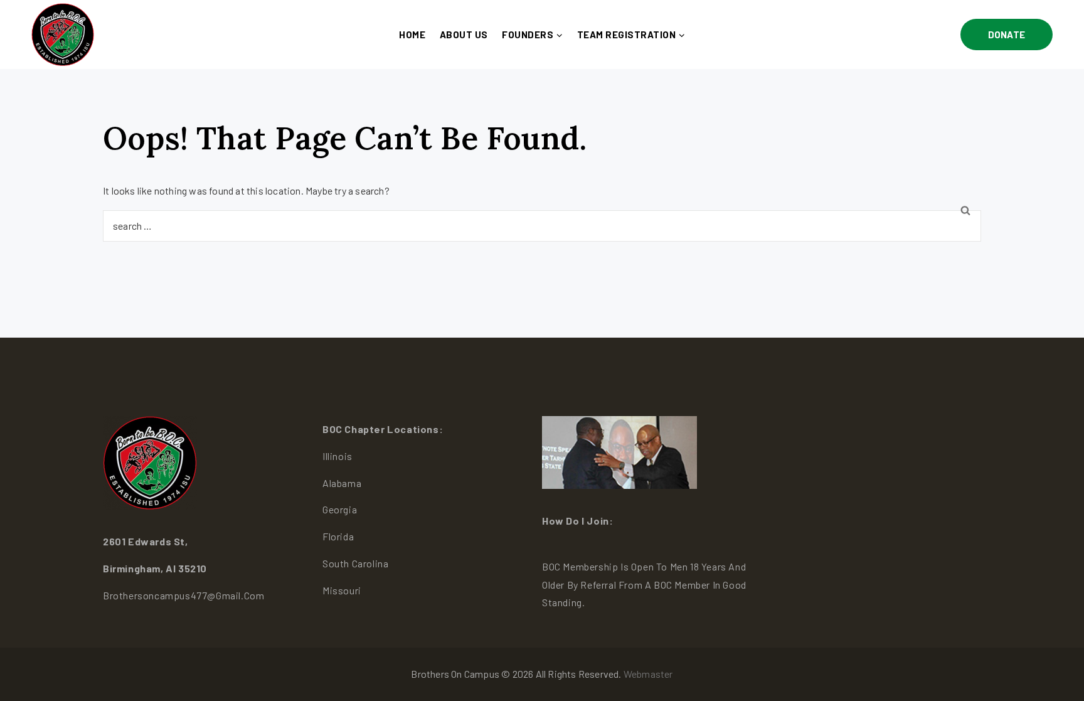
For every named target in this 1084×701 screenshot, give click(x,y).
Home (412, 34)
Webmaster (648, 674)
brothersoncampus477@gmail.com (183, 595)
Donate (1006, 34)
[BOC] (62, 34)
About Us (464, 34)
